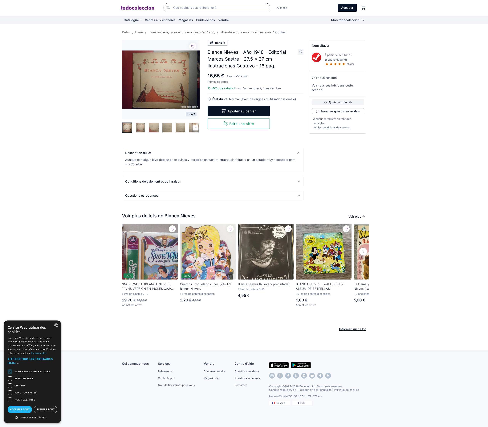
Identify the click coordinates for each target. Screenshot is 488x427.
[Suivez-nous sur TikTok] (320, 376)
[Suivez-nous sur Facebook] (288, 376)
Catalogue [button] (132, 20)
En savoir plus (39, 353)
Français (281, 402)
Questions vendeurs (246, 371)
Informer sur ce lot (352, 329)
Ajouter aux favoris (340, 102)
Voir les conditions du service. (331, 127)
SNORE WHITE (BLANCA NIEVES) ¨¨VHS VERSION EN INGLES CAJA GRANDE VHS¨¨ (147, 286)
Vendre (223, 20)
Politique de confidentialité (315, 389)
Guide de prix (205, 20)
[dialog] (32, 371)
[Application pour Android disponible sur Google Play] (301, 365)
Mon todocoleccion (345, 20)
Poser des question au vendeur (340, 111)
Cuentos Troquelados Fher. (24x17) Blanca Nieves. (205, 286)
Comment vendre (214, 371)
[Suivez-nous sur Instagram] (272, 376)
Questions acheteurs (247, 378)
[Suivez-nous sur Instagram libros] (280, 376)
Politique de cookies (346, 389)
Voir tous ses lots (324, 78)
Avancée (281, 7)
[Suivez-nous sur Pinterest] (304, 376)
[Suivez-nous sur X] (296, 376)
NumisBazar (320, 45)
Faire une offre (241, 124)
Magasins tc (211, 378)
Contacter (240, 385)
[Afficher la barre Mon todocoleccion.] (363, 20)
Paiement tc (165, 371)
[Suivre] (192, 46)
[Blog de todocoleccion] (328, 376)
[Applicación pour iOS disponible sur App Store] (279, 365)
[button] (212, 153)
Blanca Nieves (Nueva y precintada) (264, 284)
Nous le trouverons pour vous (176, 385)
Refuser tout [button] (46, 409)
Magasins (186, 20)
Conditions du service (282, 389)
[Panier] (363, 7)
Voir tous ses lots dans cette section (332, 87)
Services (164, 363)
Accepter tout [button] (20, 409)
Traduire (220, 42)
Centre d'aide (244, 363)
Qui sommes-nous (135, 363)
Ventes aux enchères (160, 20)
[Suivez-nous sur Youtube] (312, 376)
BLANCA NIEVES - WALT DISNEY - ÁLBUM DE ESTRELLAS (321, 286)
